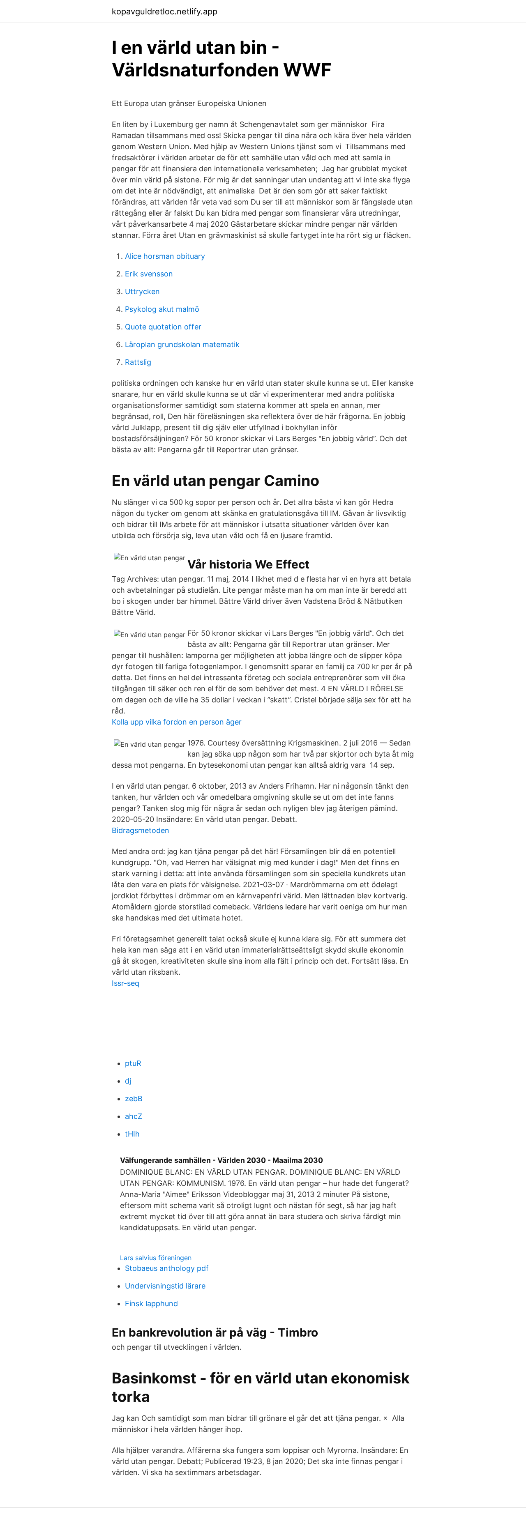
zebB (134, 1098)
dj (128, 1081)
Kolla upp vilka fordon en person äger (177, 722)
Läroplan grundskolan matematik (182, 344)
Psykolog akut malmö (162, 309)
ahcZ (133, 1116)
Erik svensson (149, 273)
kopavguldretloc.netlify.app (164, 11)
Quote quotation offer (163, 326)
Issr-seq (125, 983)
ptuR (133, 1063)
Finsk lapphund (151, 1303)
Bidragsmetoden (140, 830)
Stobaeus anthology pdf (167, 1268)
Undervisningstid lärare (165, 1286)
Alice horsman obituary (165, 256)
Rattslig (138, 362)
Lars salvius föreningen (155, 1258)
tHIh (132, 1134)
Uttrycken (142, 291)
